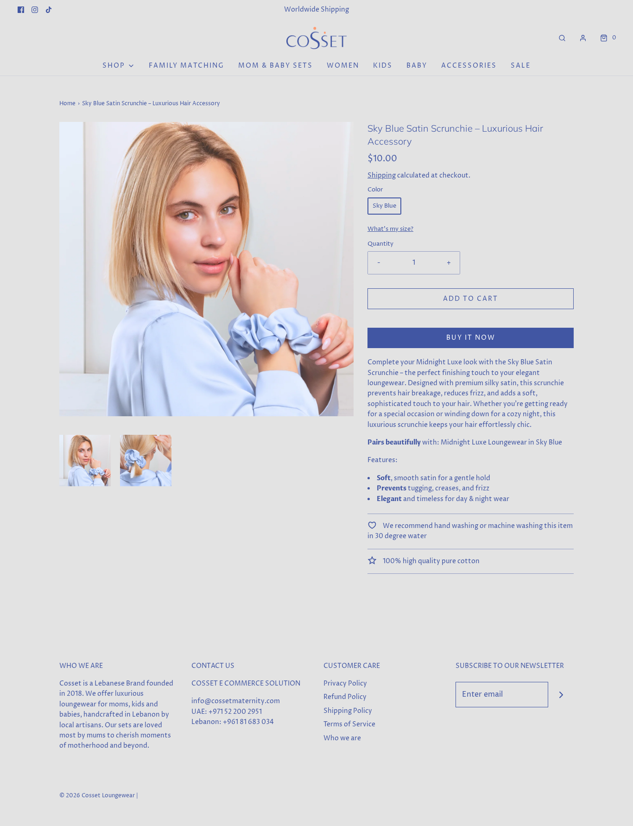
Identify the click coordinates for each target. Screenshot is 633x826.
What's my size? (390, 229)
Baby (416, 65)
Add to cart (470, 298)
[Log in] (583, 38)
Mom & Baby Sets (275, 65)
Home (67, 104)
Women (343, 65)
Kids (382, 65)
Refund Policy (345, 697)
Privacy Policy (345, 683)
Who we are (342, 738)
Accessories (469, 65)
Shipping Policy (347, 710)
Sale (521, 65)
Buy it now (470, 337)
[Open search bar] (562, 38)
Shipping (381, 175)
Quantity (380, 244)
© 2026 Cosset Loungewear (97, 796)
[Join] (561, 694)
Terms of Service (349, 724)
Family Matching (186, 65)
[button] (85, 460)
